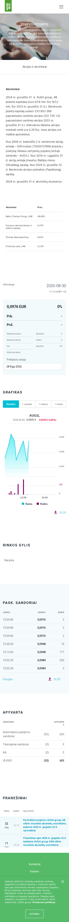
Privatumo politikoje (44, 902)
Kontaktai (34, 864)
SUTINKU (34, 914)
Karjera (34, 871)
